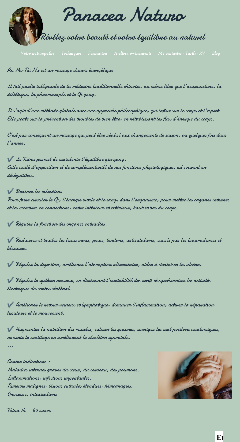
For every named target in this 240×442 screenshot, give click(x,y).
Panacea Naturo (122, 14)
